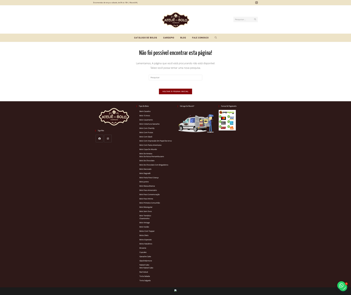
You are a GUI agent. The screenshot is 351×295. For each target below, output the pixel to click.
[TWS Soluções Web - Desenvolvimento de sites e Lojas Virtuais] (175, 290)
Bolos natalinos (145, 243)
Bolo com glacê (145, 136)
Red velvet (143, 272)
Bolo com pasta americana (150, 145)
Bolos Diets (143, 235)
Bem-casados (145, 111)
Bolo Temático (145, 215)
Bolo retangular (145, 207)
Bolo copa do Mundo (148, 149)
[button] (341, 285)
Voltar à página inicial (175, 91)
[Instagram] (108, 138)
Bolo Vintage (144, 222)
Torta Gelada (144, 276)
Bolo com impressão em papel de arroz (155, 141)
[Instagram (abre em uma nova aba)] (256, 2)
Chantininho (144, 218)
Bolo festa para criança (148, 177)
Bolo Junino (144, 181)
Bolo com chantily (147, 128)
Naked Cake (144, 265)
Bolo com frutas (146, 132)
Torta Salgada (145, 280)
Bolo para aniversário (148, 190)
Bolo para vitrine (146, 198)
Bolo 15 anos (144, 115)
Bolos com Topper (147, 231)
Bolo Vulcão (144, 227)
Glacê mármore (145, 260)
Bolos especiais (145, 239)
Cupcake (142, 252)
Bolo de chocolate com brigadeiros (153, 165)
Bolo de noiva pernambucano (151, 156)
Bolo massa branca (147, 186)
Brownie (142, 248)
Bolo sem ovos (145, 211)
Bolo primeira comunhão (149, 203)
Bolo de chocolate (146, 160)
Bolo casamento (146, 120)
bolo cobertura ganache (149, 124)
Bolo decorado (145, 169)
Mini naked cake (146, 267)
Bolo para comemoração (149, 194)
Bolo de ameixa (145, 153)
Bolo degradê (144, 173)
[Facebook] (99, 138)
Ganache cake (145, 256)
